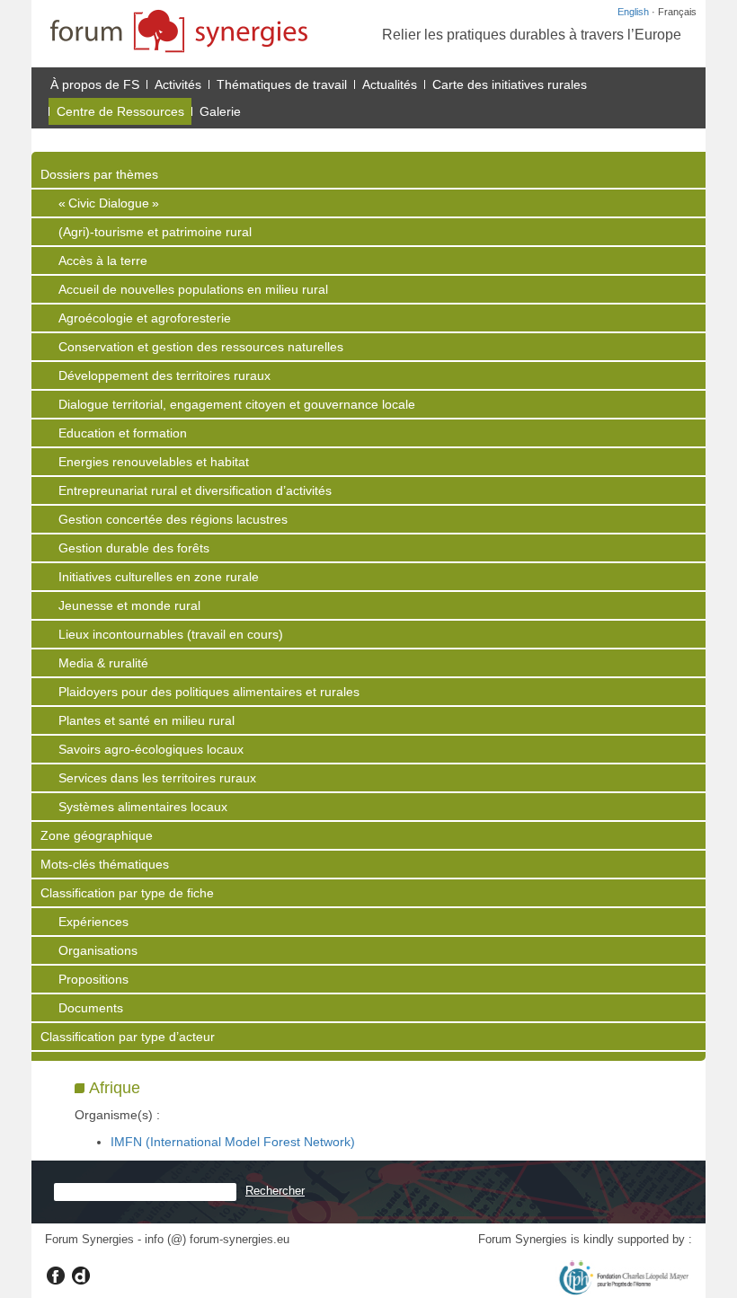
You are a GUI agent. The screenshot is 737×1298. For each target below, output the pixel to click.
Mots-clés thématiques (104, 864)
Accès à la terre (102, 260)
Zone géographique (96, 835)
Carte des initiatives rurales (509, 84)
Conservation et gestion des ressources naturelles (200, 347)
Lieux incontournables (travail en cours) (170, 634)
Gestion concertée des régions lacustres (173, 519)
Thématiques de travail (282, 84)
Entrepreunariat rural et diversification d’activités (195, 490)
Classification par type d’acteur (127, 1036)
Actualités (389, 84)
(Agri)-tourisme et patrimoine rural (155, 232)
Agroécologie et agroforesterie (144, 318)
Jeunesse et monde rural (129, 605)
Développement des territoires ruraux (164, 375)
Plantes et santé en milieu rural (146, 720)
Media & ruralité (103, 663)
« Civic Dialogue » (108, 203)
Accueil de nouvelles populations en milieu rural (193, 289)
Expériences (93, 921)
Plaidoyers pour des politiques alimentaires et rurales (209, 691)
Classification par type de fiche (127, 893)
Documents (90, 1008)
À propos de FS (94, 84)
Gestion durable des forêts (133, 548)
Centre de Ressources (120, 111)
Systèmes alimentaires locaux (142, 806)
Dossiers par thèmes (99, 174)
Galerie (220, 111)
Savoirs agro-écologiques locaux (151, 749)
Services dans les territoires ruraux (157, 778)
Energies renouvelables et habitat (153, 462)
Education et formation (122, 433)
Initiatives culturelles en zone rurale (158, 577)
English (633, 11)
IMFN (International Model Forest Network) (233, 1142)
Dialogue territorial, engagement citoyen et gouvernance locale (236, 404)
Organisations (98, 950)
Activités (178, 84)
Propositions (93, 979)
